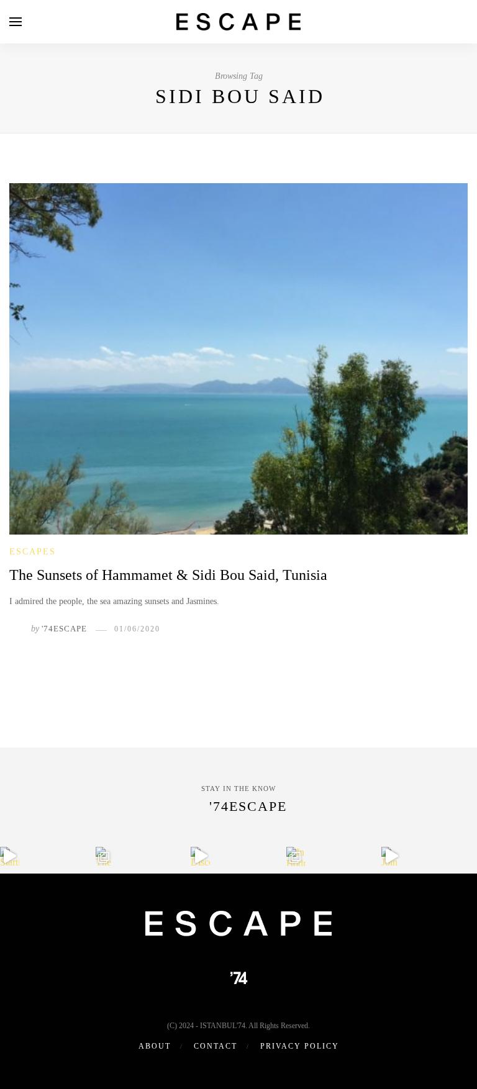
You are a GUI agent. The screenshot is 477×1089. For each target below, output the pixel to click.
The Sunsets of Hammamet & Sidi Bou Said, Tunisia (168, 575)
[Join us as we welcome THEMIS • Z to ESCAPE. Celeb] (391, 856)
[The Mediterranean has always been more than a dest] (105, 856)
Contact (215, 1046)
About (155, 1046)
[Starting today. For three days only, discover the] (9, 856)
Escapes (32, 551)
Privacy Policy (299, 1046)
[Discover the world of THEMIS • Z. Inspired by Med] (200, 856)
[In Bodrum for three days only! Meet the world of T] (296, 856)
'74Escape (64, 628)
